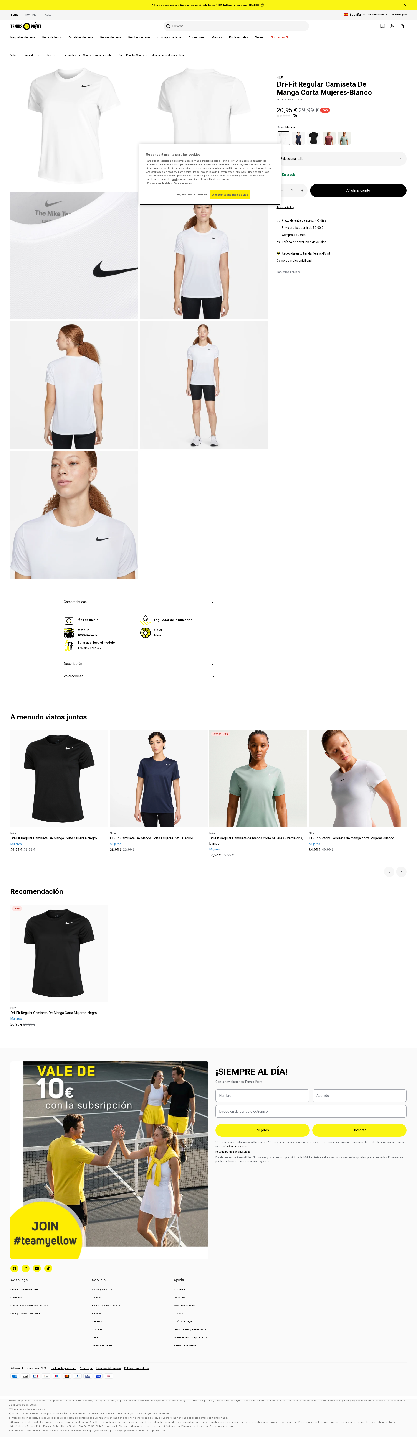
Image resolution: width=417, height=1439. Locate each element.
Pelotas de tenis (139, 37)
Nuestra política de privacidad (232, 1151)
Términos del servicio (108, 1368)
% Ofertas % (280, 37)
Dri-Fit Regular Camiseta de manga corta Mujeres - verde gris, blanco (256, 840)
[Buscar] (168, 26)
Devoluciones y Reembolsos (190, 1329)
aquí (174, 179)
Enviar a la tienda (102, 1345)
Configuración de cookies (25, 1313)
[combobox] (236, 26)
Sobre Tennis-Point (184, 1305)
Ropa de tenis (51, 37)
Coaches (97, 1329)
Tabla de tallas (285, 207)
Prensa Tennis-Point (185, 1345)
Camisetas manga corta (97, 55)
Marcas (217, 37)
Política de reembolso (136, 1368)
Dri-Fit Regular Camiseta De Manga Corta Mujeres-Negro (53, 838)
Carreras (97, 1321)
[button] (389, 872)
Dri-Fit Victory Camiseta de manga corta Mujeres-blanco (351, 838)
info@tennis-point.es (235, 1146)
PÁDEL (47, 14)
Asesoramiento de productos (190, 1337)
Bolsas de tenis (110, 37)
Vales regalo (399, 14)
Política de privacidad (63, 1368)
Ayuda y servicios (102, 1289)
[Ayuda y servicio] (382, 26)
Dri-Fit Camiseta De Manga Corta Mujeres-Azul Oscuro (151, 838)
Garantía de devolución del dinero (30, 1305)
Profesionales (238, 37)
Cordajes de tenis (169, 37)
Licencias (16, 1297)
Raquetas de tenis (22, 37)
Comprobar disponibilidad (294, 260)
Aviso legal (86, 1368)
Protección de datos (159, 182)
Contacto (179, 1297)
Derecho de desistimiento (25, 1289)
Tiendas (178, 1313)
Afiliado (96, 1313)
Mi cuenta (179, 1289)
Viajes (259, 37)
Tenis (14, 14)
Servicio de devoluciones (106, 1305)
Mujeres (51, 55)
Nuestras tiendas (378, 14)
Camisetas (69, 55)
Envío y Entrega (183, 1321)
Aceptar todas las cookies (230, 194)
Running (31, 14)
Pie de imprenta (182, 182)
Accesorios (197, 37)
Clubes (96, 1337)
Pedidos (96, 1297)
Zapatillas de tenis (80, 37)
